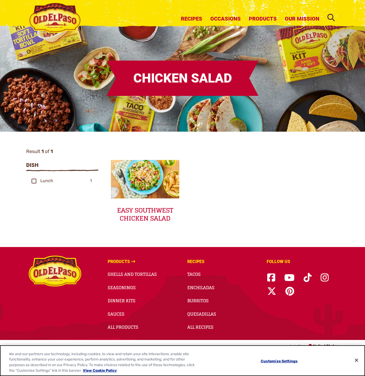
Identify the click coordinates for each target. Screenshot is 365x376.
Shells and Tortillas (132, 274)
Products (263, 18)
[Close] (356, 360)
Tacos (194, 274)
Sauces (116, 314)
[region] (182, 360)
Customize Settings (279, 361)
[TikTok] (307, 278)
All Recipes (200, 327)
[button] (34, 181)
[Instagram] (324, 278)
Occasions (225, 18)
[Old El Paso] (55, 271)
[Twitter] (272, 291)
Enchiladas (201, 287)
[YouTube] (289, 278)
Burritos (198, 300)
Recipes (191, 18)
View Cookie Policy (100, 370)
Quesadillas (201, 314)
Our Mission (302, 18)
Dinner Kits (121, 300)
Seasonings (122, 287)
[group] (62, 181)
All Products (123, 327)
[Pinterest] (290, 291)
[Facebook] (271, 278)
